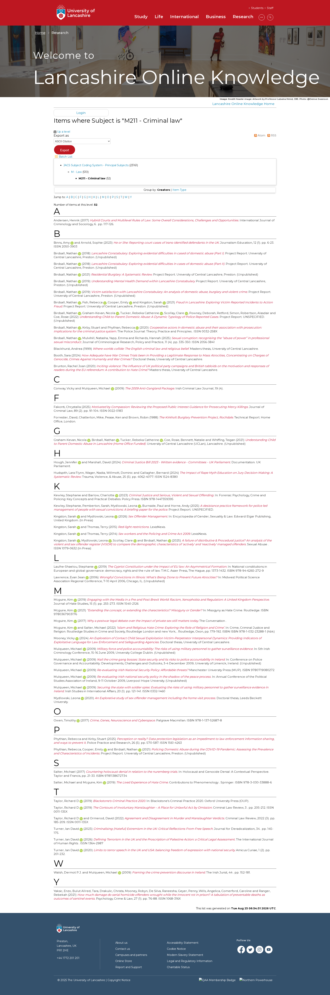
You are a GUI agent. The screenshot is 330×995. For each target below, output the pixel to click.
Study (141, 16)
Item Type (179, 190)
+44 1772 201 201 (68, 958)
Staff (270, 8)
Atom (261, 135)
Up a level (63, 131)
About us (121, 942)
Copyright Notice (119, 980)
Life (159, 16)
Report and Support (128, 967)
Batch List (65, 156)
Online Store (123, 961)
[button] (64, 149)
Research (243, 16)
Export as (61, 135)
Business (216, 16)
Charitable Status (178, 967)
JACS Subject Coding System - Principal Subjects (96, 165)
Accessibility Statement (182, 942)
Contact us (122, 949)
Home (40, 33)
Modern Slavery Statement (185, 955)
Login (81, 113)
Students (257, 8)
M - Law (76, 172)
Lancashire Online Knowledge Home (243, 104)
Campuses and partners (131, 955)
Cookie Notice (176, 949)
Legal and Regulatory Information (189, 961)
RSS (273, 135)
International (184, 16)
